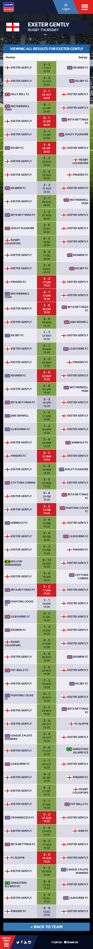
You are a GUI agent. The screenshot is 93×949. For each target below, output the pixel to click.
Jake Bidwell (78, 322)
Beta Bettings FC (77, 121)
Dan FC (83, 831)
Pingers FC (80, 174)
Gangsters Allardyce (80, 750)
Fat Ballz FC (19, 670)
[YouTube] (25, 942)
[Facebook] (22, 942)
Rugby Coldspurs (80, 161)
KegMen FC (80, 67)
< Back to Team (46, 927)
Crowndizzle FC (22, 817)
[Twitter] (17, 942)
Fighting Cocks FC (76, 509)
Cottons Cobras (22, 482)
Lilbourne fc (78, 348)
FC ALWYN (81, 723)
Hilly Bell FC (19, 94)
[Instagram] (29, 942)
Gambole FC (79, 442)
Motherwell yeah (17, 107)
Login (66, 9)
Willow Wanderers (13, 563)
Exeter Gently (21, 67)
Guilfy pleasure (76, 134)
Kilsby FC (81, 81)
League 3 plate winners (18, 737)
